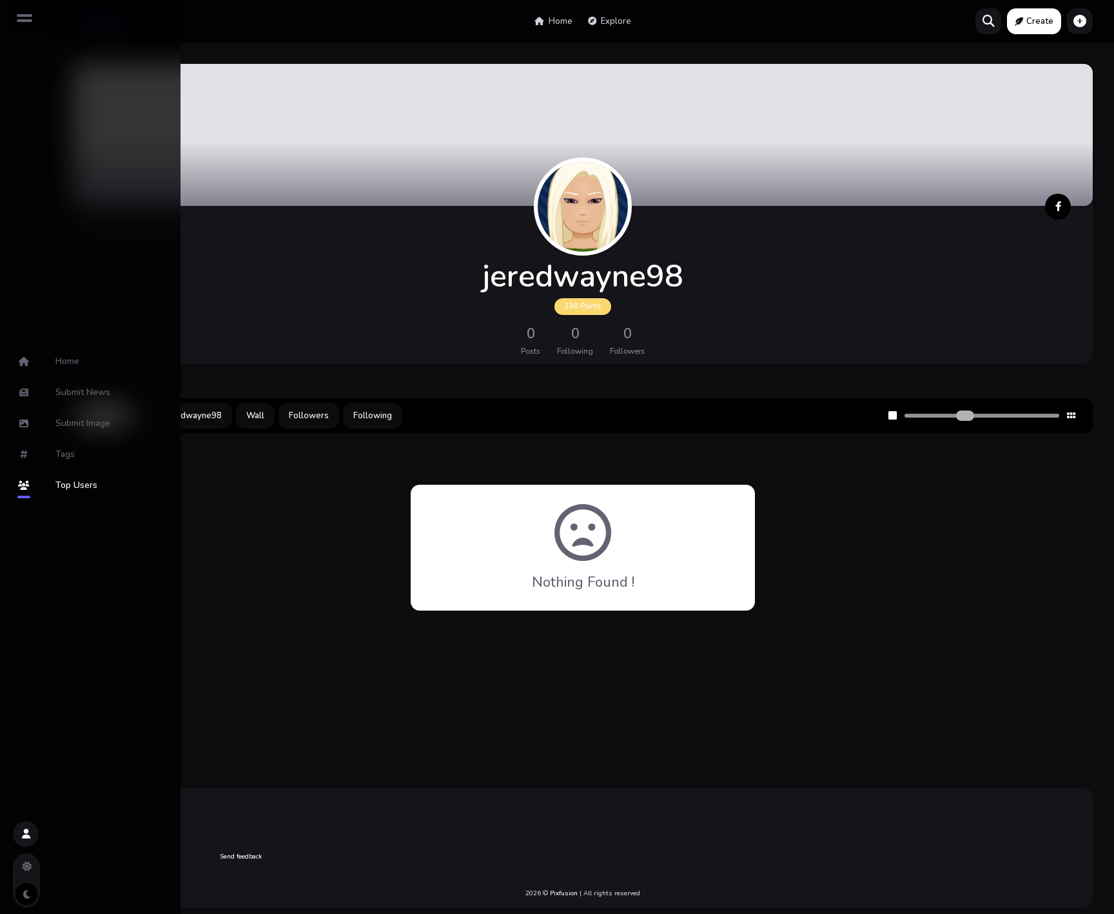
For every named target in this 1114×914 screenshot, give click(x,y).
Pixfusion (564, 893)
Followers (309, 415)
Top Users (76, 485)
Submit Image (82, 423)
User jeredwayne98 (183, 415)
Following (372, 415)
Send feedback (241, 856)
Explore (615, 21)
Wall (255, 415)
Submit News (82, 392)
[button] (1080, 21)
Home (559, 21)
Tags (65, 454)
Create (1039, 21)
